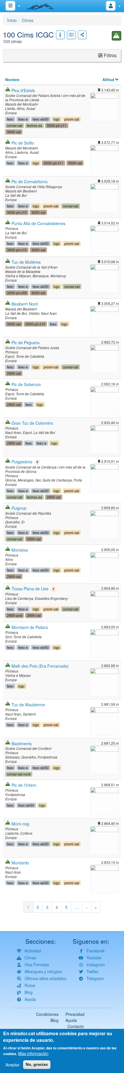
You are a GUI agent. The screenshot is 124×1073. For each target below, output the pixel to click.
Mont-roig (20, 824)
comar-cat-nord (19, 773)
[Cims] (116, 35)
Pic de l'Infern (24, 785)
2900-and (14, 615)
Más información (33, 1053)
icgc (56, 119)
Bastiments (22, 743)
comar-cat (14, 125)
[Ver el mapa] (71, 35)
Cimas (27, 20)
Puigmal (19, 508)
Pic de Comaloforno (30, 181)
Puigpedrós (22, 462)
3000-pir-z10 (17, 212)
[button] (104, 106)
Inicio (12, 20)
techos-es (34, 125)
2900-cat (14, 373)
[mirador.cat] (43, 5)
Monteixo (20, 550)
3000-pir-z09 (17, 292)
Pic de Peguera (26, 342)
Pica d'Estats (23, 90)
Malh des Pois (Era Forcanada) (40, 666)
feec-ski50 (41, 119)
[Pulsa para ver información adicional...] (60, 35)
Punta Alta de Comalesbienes (38, 223)
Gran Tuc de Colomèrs (32, 423)
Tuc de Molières (26, 262)
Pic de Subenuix (26, 384)
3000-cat (14, 131)
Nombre (12, 79)
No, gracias (37, 1064)
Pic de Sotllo (23, 143)
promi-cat (71, 119)
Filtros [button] (110, 55)
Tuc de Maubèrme (28, 704)
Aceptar (12, 1065)
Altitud (108, 79)
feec (10, 119)
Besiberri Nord (25, 304)
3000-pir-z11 (57, 125)
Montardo (20, 863)
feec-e (23, 119)
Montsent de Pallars (30, 627)
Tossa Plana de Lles (30, 588)
